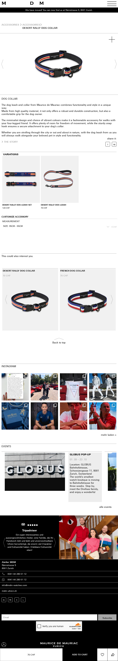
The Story (11, 141)
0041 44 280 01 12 (17, 574)
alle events (105, 507)
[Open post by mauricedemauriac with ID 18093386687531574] (73, 387)
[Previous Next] (59, 64)
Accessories (10, 24)
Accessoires (31, 24)
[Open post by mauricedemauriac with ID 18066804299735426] (44, 387)
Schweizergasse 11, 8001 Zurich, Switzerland (84, 472)
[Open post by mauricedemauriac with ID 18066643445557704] (102, 387)
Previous (4, 64)
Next (114, 64)
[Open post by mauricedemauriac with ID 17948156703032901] (15, 416)
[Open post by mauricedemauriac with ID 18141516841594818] (15, 387)
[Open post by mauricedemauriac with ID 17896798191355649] (102, 416)
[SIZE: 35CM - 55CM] (55, 227)
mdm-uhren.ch (9, 591)
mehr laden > (108, 434)
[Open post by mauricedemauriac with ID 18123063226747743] (44, 416)
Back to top (59, 342)
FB (10, 600)
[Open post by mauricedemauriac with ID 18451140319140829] (73, 416)
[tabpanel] (59, 64)
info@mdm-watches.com (14, 585)
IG (4, 600)
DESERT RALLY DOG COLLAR (39, 27)
